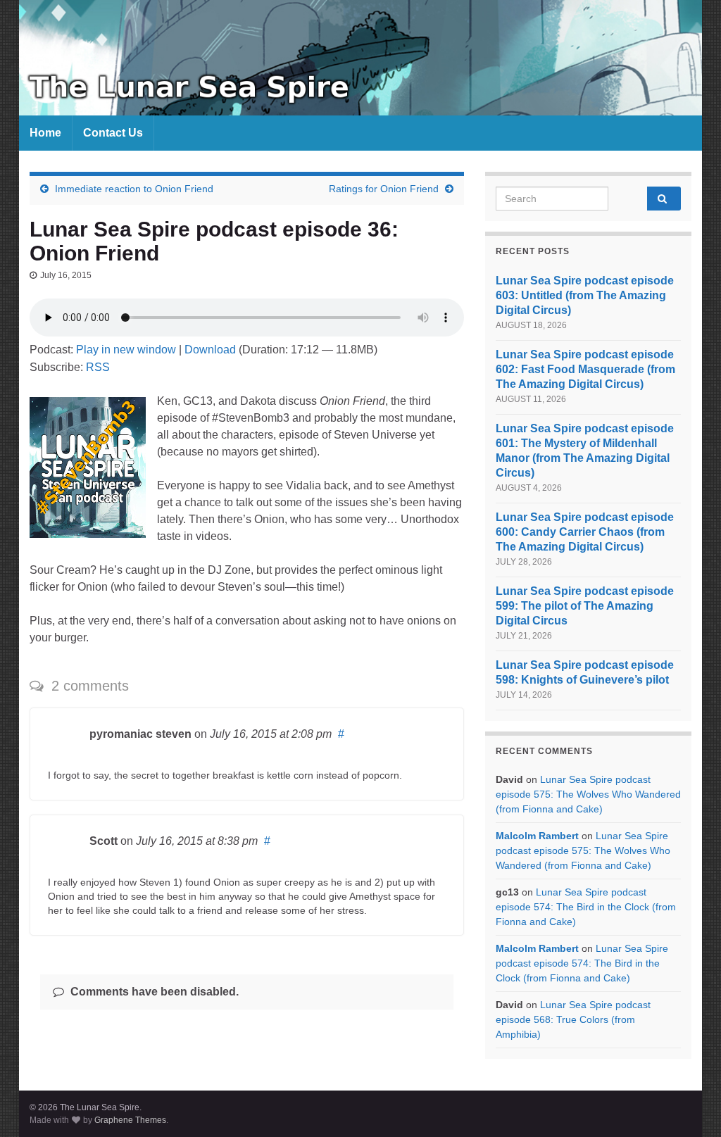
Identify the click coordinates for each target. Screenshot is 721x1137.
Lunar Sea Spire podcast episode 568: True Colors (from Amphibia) (573, 1019)
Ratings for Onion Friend (384, 188)
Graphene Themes (130, 1120)
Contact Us (113, 133)
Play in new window (126, 350)
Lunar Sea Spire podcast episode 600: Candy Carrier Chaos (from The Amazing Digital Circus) (585, 532)
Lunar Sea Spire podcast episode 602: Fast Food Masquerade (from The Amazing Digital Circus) (585, 369)
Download (210, 350)
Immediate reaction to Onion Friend (134, 188)
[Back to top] (689, 1105)
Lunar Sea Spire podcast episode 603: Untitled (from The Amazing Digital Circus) (585, 295)
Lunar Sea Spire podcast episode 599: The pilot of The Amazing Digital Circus (585, 606)
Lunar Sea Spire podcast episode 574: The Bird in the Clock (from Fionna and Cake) (586, 906)
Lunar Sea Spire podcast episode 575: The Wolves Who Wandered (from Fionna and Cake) (588, 794)
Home (45, 133)
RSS (98, 367)
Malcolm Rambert (537, 835)
